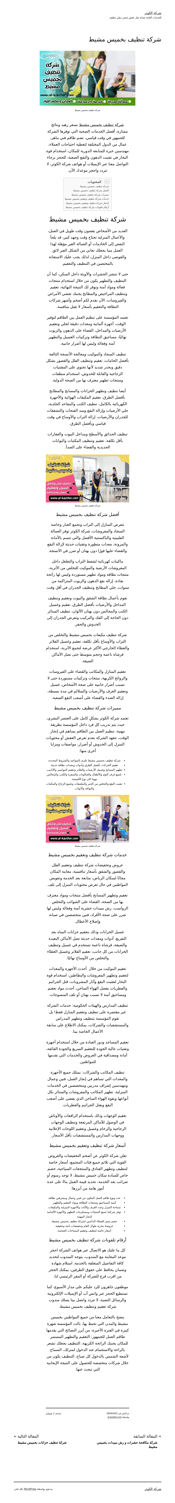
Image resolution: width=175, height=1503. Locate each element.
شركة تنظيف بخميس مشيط (101, 125)
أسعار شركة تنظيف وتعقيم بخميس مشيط (87, 203)
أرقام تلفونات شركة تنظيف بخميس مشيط (87, 207)
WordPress (30, 1489)
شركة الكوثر (153, 13)
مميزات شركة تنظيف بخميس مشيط (90, 194)
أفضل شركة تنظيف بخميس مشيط (91, 190)
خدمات (49, 1413)
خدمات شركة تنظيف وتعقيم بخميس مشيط (87, 198)
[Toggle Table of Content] (106, 181)
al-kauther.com (114, 1417)
